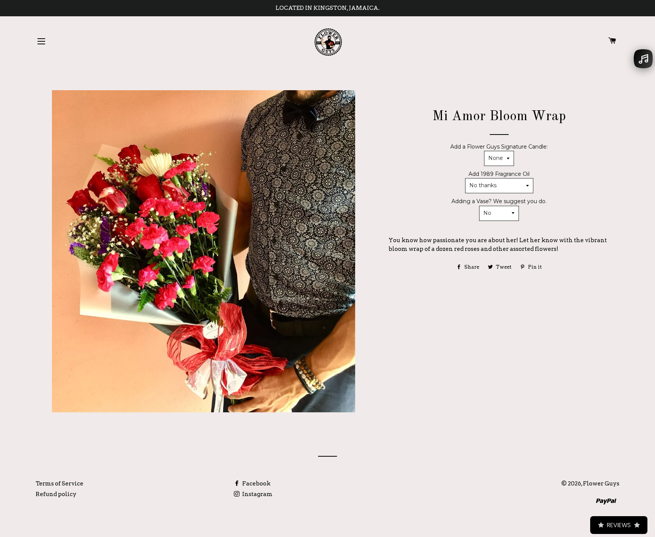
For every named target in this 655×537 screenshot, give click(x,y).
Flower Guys (601, 483)
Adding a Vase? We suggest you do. (499, 201)
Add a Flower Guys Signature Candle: (499, 146)
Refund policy (56, 494)
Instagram (257, 494)
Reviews (619, 525)
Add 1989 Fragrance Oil (499, 174)
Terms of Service (59, 483)
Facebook (256, 483)
